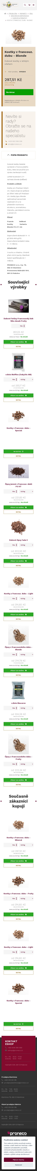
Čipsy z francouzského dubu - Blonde (18, 648)
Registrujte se (9, 100)
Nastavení (18, 1165)
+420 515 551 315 (10, 1080)
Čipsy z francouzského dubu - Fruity (18, 758)
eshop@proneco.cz (15, 1050)
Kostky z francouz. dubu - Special (18, 429)
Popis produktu (19, 155)
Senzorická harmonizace (20, 16)
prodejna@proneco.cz (12, 1110)
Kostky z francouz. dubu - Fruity (18, 893)
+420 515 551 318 (10, 1107)
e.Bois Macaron (18, 703)
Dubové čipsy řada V (18, 540)
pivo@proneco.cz (15, 144)
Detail (18, 346)
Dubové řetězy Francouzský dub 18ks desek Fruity (18, 319)
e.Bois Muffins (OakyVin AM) (19, 374)
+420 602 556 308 (15, 141)
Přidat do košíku (17, 342)
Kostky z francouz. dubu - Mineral (18, 838)
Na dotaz (10, 92)
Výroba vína (13, 14)
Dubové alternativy (20, 18)
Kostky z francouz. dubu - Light (18, 593)
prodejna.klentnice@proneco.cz (16, 1083)
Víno (31, 14)
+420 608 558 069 (15, 1048)
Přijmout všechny (18, 1160)
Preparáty (23, 14)
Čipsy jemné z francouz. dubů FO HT (18, 485)
